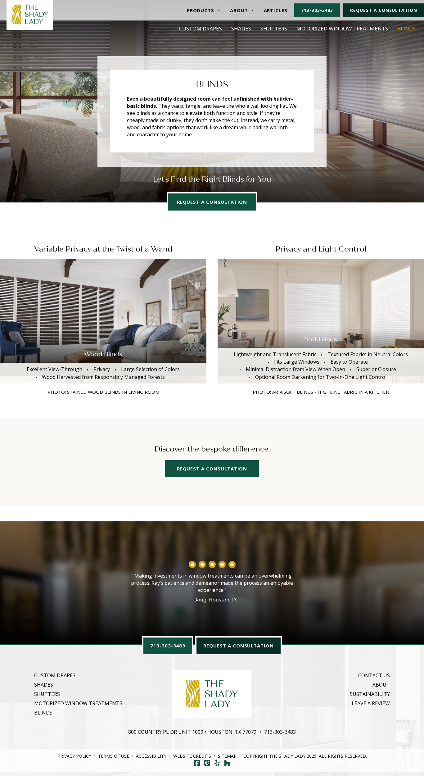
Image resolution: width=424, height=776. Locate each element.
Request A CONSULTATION (212, 468)
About (381, 684)
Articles (276, 10)
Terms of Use (113, 756)
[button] (203, 10)
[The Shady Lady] (30, 14)
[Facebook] (197, 762)
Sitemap (227, 756)
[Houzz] (227, 762)
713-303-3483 (317, 10)
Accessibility (151, 756)
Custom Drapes (200, 28)
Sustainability (370, 694)
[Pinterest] (207, 762)
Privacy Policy (74, 756)
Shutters (273, 28)
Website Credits (192, 756)
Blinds (406, 28)
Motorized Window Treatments (342, 28)
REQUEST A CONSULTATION (212, 202)
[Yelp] (217, 762)
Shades (241, 28)
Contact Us (374, 675)
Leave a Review (371, 703)
